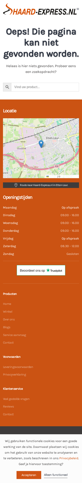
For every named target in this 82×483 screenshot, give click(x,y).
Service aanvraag (14, 335)
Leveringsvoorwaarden (18, 367)
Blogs (6, 327)
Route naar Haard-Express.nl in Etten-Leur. (44, 185)
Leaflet (53, 176)
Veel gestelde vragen (16, 399)
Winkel (7, 311)
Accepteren (28, 475)
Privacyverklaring (14, 374)
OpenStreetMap (69, 176)
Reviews (8, 406)
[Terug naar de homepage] (40, 9)
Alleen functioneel (55, 475)
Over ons (9, 319)
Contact (8, 342)
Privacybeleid (68, 458)
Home (7, 304)
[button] (78, 9)
